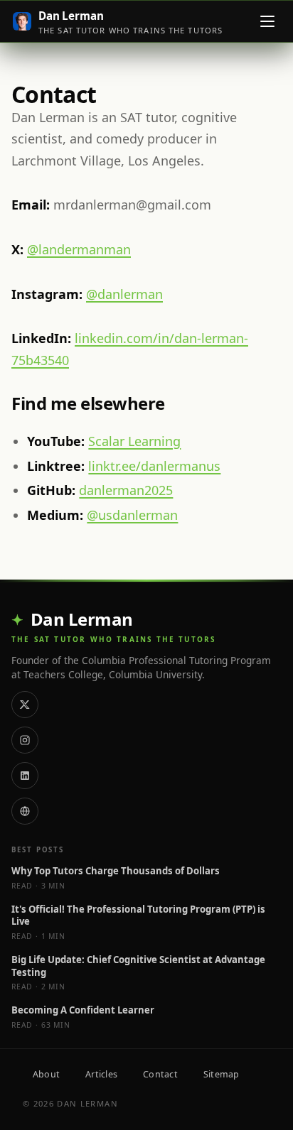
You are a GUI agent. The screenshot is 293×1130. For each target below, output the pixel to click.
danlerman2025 (126, 490)
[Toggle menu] (267, 21)
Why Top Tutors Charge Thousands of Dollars (115, 871)
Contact (160, 1074)
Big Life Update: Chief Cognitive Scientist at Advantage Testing (138, 966)
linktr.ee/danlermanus (154, 465)
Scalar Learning (134, 441)
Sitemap (221, 1074)
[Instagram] (24, 740)
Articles (101, 1074)
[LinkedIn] (24, 775)
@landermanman (79, 249)
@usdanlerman (132, 514)
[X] (24, 704)
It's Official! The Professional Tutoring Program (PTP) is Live (138, 915)
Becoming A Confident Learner (82, 1010)
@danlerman (124, 294)
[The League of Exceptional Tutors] (24, 811)
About (46, 1074)
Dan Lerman (82, 619)
